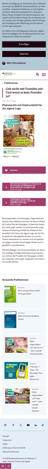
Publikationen (11, 83)
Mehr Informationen (16, 62)
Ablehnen (24, 53)
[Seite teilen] (8, 466)
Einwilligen (24, 44)
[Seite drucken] (3, 466)
